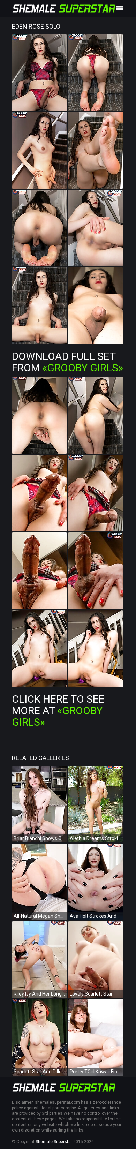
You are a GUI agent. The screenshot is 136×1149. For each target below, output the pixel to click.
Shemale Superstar (54, 1141)
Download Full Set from (67, 362)
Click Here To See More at (58, 710)
